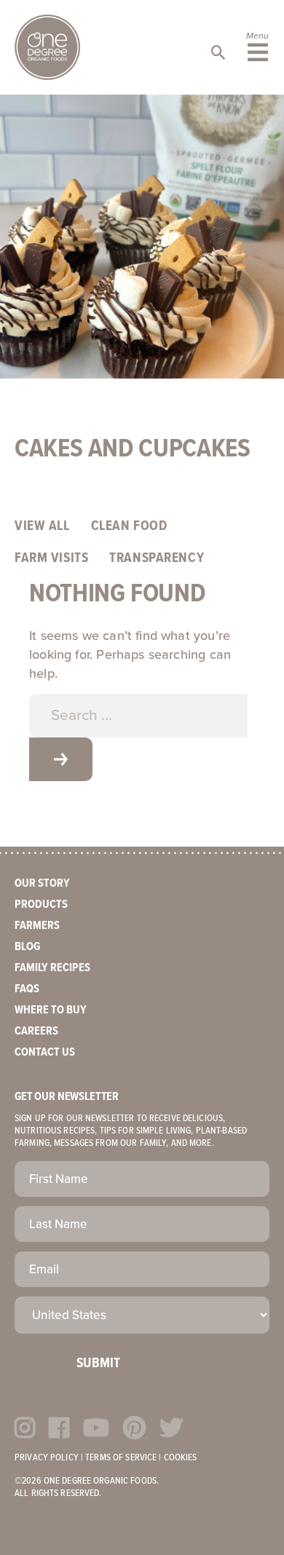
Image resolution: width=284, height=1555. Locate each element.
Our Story (42, 883)
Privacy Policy (47, 1458)
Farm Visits (51, 558)
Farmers (37, 925)
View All (42, 526)
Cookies (180, 1458)
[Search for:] (138, 715)
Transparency (156, 558)
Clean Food (129, 526)
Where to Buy (51, 1010)
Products (41, 904)
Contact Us (45, 1052)
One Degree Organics (47, 47)
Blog (27, 946)
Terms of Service (121, 1458)
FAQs (27, 989)
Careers (36, 1031)
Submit (98, 1363)
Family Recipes (52, 968)
